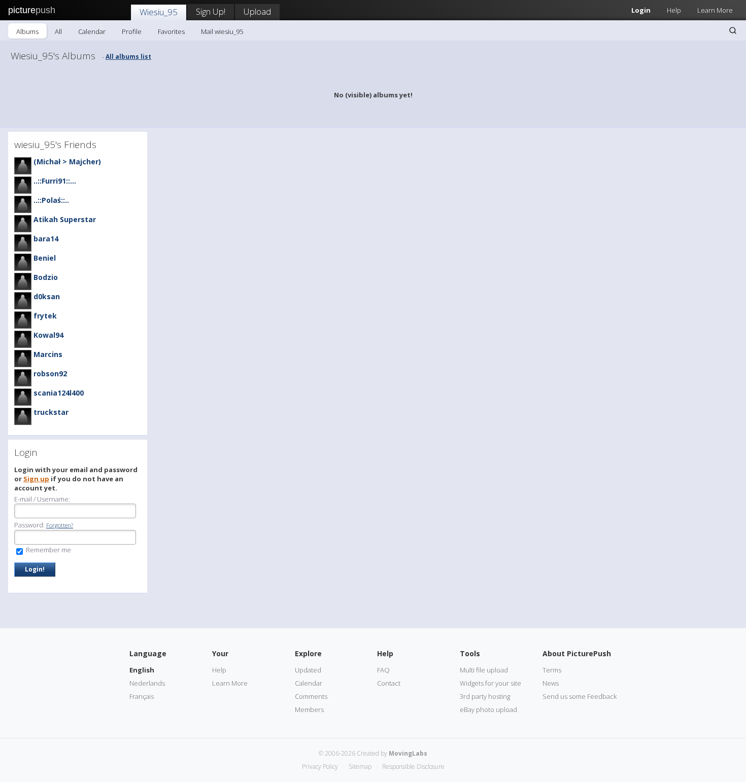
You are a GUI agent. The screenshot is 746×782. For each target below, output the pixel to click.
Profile (132, 31)
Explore (308, 653)
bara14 (45, 238)
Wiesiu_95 (159, 12)
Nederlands (147, 683)
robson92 (50, 373)
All (58, 31)
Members (309, 709)
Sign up (36, 478)
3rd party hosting (485, 696)
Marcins (47, 354)
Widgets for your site (490, 683)
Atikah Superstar (64, 219)
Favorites (171, 31)
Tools (470, 653)
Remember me (47, 549)
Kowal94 (48, 335)
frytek (45, 316)
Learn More (715, 10)
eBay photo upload (488, 709)
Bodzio (45, 277)
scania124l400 (58, 393)
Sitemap (360, 766)
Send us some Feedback (579, 696)
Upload (257, 11)
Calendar (92, 31)
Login (641, 10)
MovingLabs (408, 753)
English (141, 669)
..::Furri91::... (54, 181)
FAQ (383, 669)
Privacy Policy (320, 766)
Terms (551, 669)
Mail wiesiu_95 (222, 31)
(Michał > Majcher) (67, 161)
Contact (388, 683)
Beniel (44, 258)
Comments (311, 696)
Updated (308, 669)
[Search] (733, 30)
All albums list (128, 56)
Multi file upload (484, 669)
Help (674, 10)
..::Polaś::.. (51, 200)
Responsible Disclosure (413, 766)
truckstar (51, 412)
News (550, 683)
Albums (27, 31)
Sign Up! (210, 11)
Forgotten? (59, 525)
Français (141, 696)
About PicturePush (576, 653)
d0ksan (46, 296)
